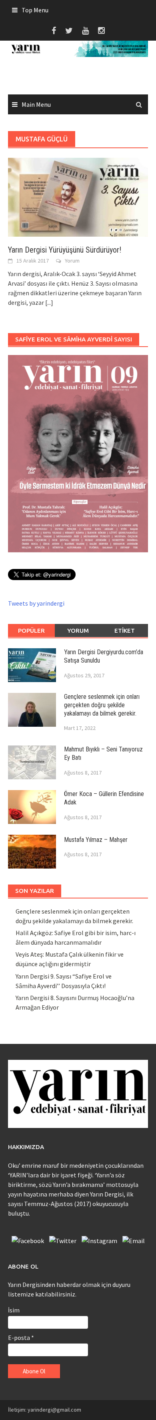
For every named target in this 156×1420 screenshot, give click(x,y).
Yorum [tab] (78, 630)
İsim (14, 1310)
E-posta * (21, 1338)
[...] (49, 302)
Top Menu (35, 10)
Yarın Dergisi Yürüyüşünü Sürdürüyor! (64, 250)
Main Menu (36, 104)
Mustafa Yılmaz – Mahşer (96, 839)
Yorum (72, 260)
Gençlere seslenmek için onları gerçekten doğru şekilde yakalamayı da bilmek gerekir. (102, 705)
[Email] (133, 1239)
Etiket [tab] (124, 630)
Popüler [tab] (31, 630)
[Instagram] (99, 1239)
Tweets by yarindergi (36, 603)
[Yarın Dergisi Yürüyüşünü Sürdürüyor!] (78, 196)
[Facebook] (28, 1239)
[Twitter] (62, 1239)
